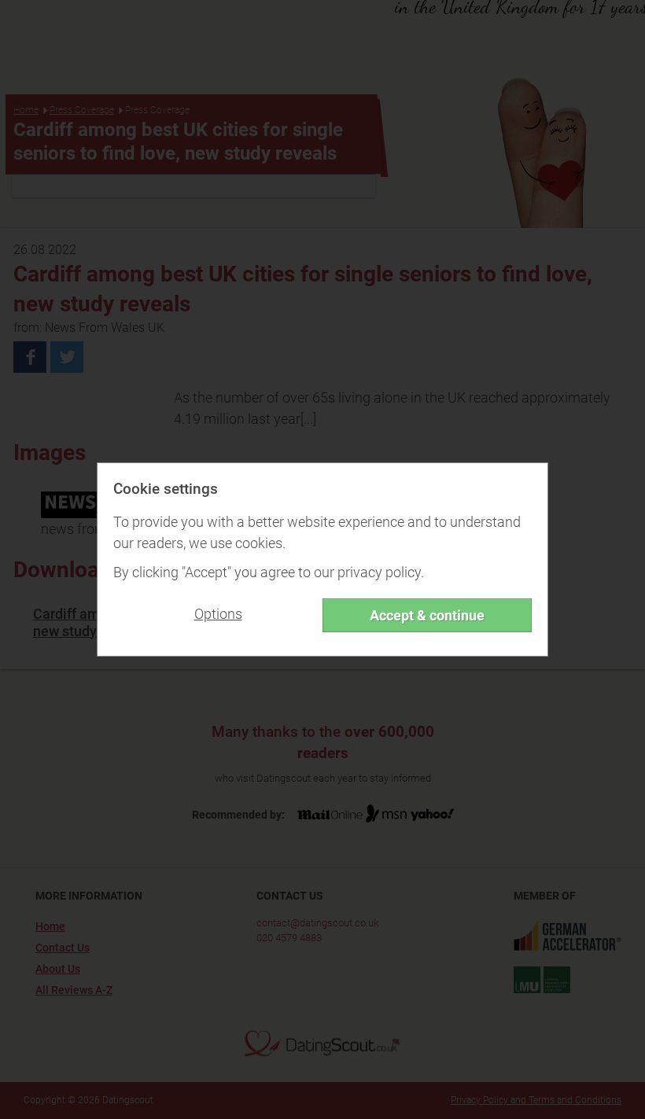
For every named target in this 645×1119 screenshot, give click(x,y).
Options (218, 614)
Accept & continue (427, 615)
